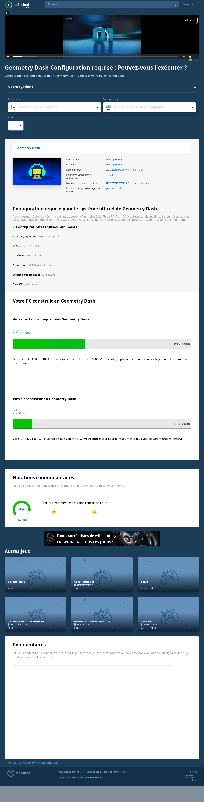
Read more (188, 20)
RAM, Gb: (13, 117)
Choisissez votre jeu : (102, 148)
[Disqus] (102, 712)
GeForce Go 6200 (22, 333)
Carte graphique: (112, 99)
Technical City (17, 4)
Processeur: (14, 99)
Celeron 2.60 (19, 412)
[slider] (95, 56)
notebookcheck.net (91, 777)
